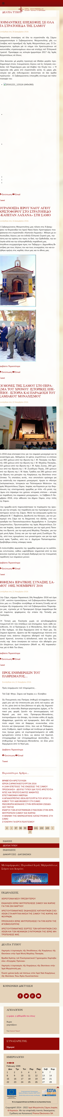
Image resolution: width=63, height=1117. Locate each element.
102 (41, 828)
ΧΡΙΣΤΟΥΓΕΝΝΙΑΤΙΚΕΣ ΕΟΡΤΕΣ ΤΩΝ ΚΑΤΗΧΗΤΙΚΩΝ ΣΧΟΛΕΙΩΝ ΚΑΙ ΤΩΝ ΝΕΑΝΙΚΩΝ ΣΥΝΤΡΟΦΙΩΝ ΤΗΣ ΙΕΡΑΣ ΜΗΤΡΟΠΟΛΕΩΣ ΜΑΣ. (29, 931)
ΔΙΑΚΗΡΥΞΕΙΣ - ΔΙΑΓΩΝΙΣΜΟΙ (17, 854)
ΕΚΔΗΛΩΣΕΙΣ (9, 850)
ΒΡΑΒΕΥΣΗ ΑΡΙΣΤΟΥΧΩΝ (14, 780)
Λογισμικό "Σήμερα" (15, 1031)
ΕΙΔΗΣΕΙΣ (7, 841)
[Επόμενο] (52, 828)
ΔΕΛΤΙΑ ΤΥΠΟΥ (10, 845)
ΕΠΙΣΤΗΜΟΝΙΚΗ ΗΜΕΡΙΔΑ (15, 795)
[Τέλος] (30, 832)
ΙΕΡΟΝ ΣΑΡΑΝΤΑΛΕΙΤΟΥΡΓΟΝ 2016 (19, 783)
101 (36, 828)
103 (47, 828)
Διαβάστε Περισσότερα (12, 749)
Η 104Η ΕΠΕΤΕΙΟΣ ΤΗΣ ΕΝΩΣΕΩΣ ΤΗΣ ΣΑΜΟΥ (25, 786)
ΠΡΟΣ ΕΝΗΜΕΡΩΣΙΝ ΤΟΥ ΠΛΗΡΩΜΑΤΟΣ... (21, 674)
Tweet (5, 761)
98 (20, 828)
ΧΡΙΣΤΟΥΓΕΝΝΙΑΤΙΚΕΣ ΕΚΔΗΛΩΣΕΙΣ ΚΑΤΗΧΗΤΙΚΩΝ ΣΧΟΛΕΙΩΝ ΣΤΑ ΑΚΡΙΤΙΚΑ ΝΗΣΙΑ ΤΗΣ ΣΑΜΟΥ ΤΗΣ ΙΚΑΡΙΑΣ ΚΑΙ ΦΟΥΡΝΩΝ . (29, 914)
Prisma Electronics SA (43, 1113)
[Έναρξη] (7, 828)
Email (17, 194)
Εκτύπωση (9, 755)
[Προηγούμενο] (11, 828)
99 (25, 828)
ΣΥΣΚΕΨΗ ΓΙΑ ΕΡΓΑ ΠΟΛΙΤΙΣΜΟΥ (18, 822)
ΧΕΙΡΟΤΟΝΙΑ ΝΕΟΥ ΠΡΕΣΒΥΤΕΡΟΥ (18, 898)
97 (16, 828)
